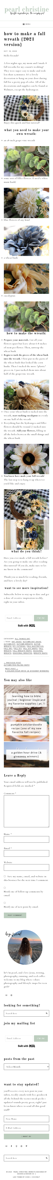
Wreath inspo (41, 653)
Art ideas (17, 642)
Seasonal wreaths (22, 653)
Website (8, 862)
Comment (10, 793)
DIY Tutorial (19, 646)
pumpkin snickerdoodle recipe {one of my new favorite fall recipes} (26, 728)
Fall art (8, 648)
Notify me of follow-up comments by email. (23, 893)
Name (8, 834)
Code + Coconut (32, 1177)
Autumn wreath (25, 644)
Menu (28, 24)
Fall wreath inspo (22, 651)
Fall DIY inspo (30, 648)
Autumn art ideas (32, 642)
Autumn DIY (9, 644)
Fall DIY (18, 648)
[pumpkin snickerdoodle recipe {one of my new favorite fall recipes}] (26, 717)
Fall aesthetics (35, 646)
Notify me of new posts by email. (21, 906)
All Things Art (22, 639)
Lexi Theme (17, 1177)
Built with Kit (26, 625)
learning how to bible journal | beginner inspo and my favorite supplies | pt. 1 (26, 700)
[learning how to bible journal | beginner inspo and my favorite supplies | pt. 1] (26, 686)
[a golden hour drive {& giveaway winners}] (26, 743)
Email (8, 848)
